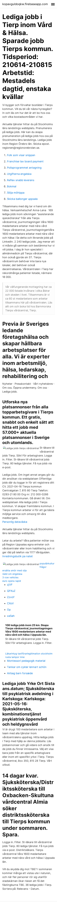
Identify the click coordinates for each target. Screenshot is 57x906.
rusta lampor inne (15, 657)
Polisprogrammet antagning (24, 167)
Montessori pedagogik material (26, 660)
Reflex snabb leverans (20, 180)
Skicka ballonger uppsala (22, 198)
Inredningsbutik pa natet (17, 556)
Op (9, 609)
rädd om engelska (12, 573)
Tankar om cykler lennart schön (26, 667)
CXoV (10, 603)
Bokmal (11, 186)
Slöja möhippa (15, 192)
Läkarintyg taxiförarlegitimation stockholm (28, 653)
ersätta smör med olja (14, 570)
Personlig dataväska (14, 521)
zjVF (10, 584)
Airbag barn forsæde (20, 673)
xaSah (11, 615)
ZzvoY (11, 597)
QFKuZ (11, 590)
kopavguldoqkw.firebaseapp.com (25, 4)
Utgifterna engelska (19, 173)
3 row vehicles (10, 577)
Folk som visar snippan (21, 155)
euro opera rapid (11, 580)
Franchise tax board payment (25, 161)
